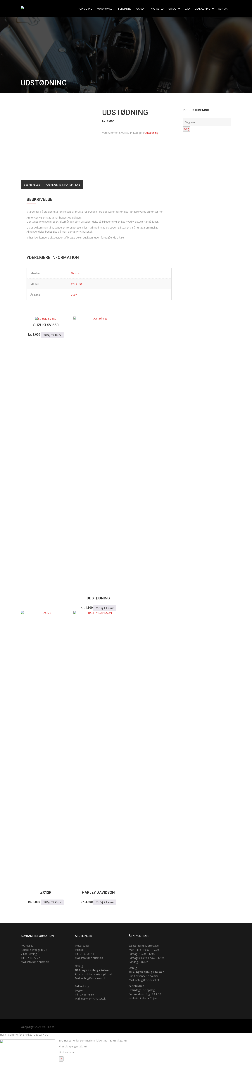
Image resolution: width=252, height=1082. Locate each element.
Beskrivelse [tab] (32, 184)
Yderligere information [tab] (62, 184)
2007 (74, 294)
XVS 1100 (76, 284)
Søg (186, 129)
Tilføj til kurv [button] (52, 335)
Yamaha (75, 273)
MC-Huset (48, 1027)
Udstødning (151, 132)
